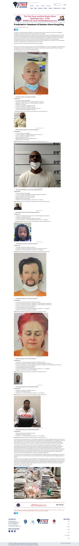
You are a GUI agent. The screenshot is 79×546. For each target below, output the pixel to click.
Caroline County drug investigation (29, 509)
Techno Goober (68, 543)
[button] (64, 4)
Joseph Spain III (59, 509)
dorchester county (37, 510)
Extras (69, 538)
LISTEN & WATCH (57, 8)
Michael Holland (26, 510)
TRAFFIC (50, 8)
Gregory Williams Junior (47, 509)
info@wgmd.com (13, 521)
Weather (68, 526)
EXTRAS (63, 8)
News (69, 523)
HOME (31, 8)
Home (69, 521)
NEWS (35, 8)
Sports (45, 8)
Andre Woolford (20, 509)
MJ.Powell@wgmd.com (14, 523)
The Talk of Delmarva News (23, 27)
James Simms (54, 509)
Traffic (68, 529)
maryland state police (44, 510)
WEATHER (40, 8)
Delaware (36, 509)
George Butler (40, 509)
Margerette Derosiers (19, 510)
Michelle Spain (31, 510)
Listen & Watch (67, 535)
